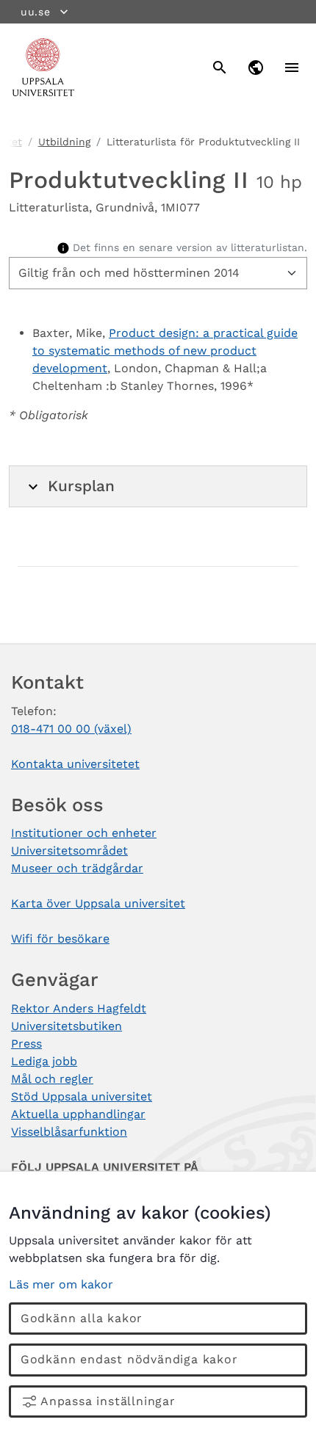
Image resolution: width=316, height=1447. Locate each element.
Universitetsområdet (69, 850)
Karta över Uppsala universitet (98, 903)
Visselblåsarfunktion (69, 1132)
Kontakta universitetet (75, 764)
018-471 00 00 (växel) (71, 729)
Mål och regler (52, 1079)
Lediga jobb (44, 1061)
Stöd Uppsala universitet (81, 1096)
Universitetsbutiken (66, 1026)
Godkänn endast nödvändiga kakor (129, 1359)
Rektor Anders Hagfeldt (78, 1008)
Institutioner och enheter (84, 833)
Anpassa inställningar (108, 1401)
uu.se (36, 12)
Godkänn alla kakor (82, 1318)
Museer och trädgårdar (77, 868)
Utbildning (64, 142)
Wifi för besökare (60, 939)
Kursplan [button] (81, 486)
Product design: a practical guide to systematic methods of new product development (165, 350)
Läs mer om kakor (61, 1284)
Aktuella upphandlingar (78, 1114)
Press (26, 1044)
